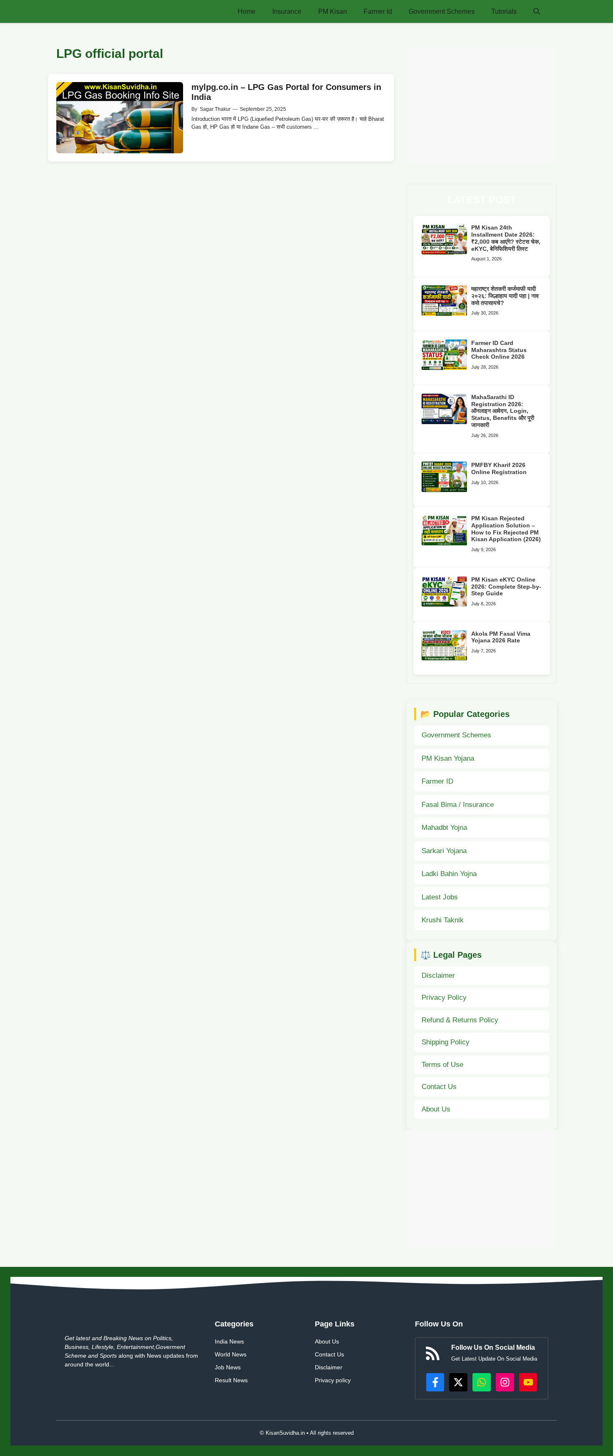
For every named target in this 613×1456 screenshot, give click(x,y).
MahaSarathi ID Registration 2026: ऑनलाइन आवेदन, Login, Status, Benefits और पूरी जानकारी (502, 411)
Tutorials (504, 11)
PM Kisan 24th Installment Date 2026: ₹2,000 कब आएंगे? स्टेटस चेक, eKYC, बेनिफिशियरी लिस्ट (505, 238)
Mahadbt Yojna (444, 828)
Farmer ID (437, 781)
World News (230, 1354)
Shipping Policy (446, 1042)
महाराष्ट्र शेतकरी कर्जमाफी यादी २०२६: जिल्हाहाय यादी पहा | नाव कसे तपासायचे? (505, 295)
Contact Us (439, 1087)
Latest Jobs (440, 897)
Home (247, 11)
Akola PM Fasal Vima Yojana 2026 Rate (500, 637)
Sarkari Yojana (444, 851)
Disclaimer (438, 975)
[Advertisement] (482, 104)
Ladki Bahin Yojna (449, 874)
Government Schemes (442, 11)
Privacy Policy (444, 997)
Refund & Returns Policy (460, 1020)
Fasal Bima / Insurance (458, 805)
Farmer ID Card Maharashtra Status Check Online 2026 (499, 350)
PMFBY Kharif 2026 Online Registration (499, 468)
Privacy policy (333, 1380)
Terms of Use (442, 1065)
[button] (536, 11)
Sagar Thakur (215, 109)
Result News (231, 1380)
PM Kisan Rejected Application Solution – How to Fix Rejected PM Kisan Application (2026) (506, 528)
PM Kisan (332, 11)
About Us (436, 1109)
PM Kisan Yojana (448, 758)
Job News (228, 1367)
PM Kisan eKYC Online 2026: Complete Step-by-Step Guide (506, 586)
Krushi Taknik (443, 920)
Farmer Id (378, 11)
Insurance (286, 11)
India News (229, 1341)
